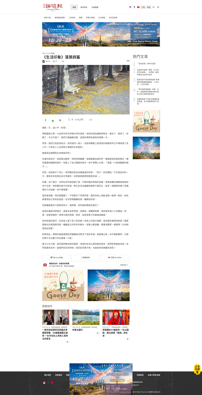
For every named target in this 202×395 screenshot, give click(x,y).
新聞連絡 (58, 375)
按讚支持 (86, 257)
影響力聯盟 (90, 17)
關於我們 (47, 375)
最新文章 (47, 17)
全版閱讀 (95, 7)
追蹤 (63, 61)
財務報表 (140, 375)
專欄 (80, 17)
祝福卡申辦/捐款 (154, 375)
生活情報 (101, 17)
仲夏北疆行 (77, 329)
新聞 (74, 7)
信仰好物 (83, 7)
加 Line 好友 (58, 257)
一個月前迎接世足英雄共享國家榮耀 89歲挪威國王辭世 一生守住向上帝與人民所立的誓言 (55, 334)
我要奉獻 (123, 265)
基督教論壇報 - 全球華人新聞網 (53, 7)
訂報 (143, 7)
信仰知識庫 (113, 17)
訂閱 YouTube (116, 257)
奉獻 (148, 7)
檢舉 (128, 61)
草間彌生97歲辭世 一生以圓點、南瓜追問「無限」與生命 (115, 332)
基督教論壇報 (60, 17)
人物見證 (71, 17)
